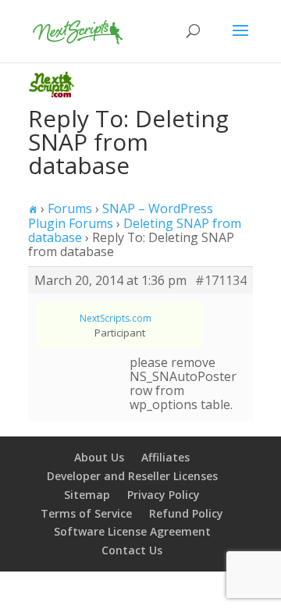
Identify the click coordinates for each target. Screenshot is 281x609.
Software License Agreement (132, 531)
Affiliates (165, 457)
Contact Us (131, 550)
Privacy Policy (163, 494)
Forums (70, 208)
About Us (99, 457)
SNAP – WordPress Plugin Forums (120, 216)
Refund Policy (186, 513)
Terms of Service (86, 513)
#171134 (221, 280)
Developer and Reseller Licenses (132, 475)
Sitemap (87, 494)
